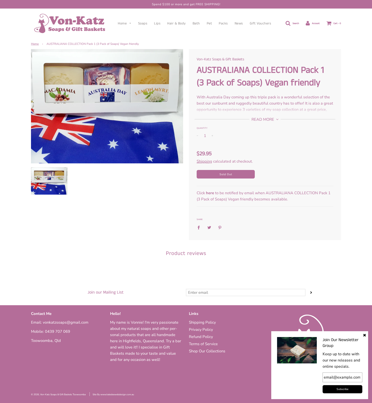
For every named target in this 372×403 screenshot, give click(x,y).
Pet (209, 23)
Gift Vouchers (260, 23)
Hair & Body (176, 23)
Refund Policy (201, 336)
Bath (196, 23)
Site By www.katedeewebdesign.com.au (113, 394)
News (239, 23)
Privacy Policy (201, 329)
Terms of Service (203, 344)
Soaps (142, 23)
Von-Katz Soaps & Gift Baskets (220, 59)
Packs (223, 23)
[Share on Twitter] (209, 227)
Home (123, 23)
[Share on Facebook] (200, 227)
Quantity (202, 128)
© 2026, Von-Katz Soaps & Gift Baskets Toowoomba (58, 394)
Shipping (204, 161)
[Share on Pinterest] (220, 227)
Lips (157, 23)
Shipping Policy (202, 322)
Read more (263, 119)
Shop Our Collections (207, 351)
